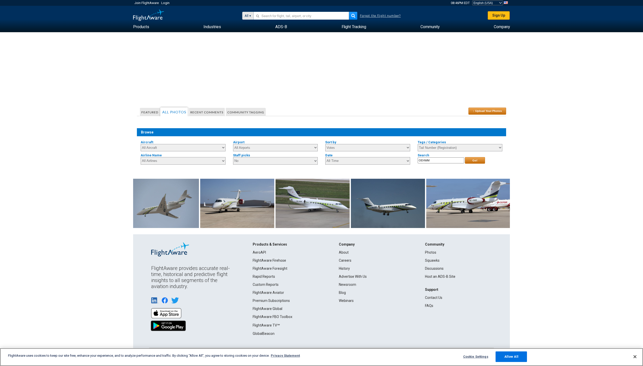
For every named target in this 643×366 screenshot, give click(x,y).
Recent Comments (206, 112)
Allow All (511, 356)
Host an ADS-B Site (440, 276)
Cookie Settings (475, 356)
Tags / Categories (432, 142)
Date (329, 155)
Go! (474, 160)
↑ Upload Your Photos (487, 110)
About (344, 252)
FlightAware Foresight (270, 268)
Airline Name (151, 155)
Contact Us (433, 298)
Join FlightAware (146, 3)
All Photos (174, 112)
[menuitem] (141, 27)
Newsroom (347, 285)
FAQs (429, 306)
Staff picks (241, 155)
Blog (342, 293)
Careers (345, 260)
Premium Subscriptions (271, 301)
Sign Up (498, 15)
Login (165, 3)
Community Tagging (245, 112)
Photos (430, 252)
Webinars (346, 301)
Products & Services (270, 244)
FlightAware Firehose (269, 260)
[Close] (634, 356)
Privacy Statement (285, 355)
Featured (149, 112)
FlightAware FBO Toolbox (272, 317)
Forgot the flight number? (380, 16)
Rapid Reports (264, 276)
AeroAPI (259, 252)
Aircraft (147, 142)
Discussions (434, 268)
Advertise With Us (353, 276)
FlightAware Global (267, 309)
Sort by (330, 142)
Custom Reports (266, 285)
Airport (238, 142)
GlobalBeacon (264, 334)
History (344, 268)
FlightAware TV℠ (266, 325)
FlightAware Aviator (268, 293)
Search (423, 155)
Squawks (432, 260)
